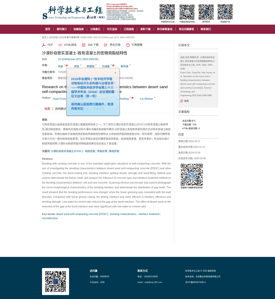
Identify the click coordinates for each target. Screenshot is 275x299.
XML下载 (93, 44)
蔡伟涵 (124, 66)
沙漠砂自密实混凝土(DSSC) (67, 151)
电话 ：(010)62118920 (148, 276)
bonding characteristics (122, 214)
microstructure (50, 218)
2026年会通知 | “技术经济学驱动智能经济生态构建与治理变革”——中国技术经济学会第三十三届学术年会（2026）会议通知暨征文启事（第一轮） (99, 93)
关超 (60, 66)
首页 (47, 29)
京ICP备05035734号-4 (195, 282)
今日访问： (97, 282)
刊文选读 (112, 29)
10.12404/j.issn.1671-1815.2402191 (78, 59)
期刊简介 (62, 29)
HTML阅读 (70, 44)
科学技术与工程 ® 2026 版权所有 (200, 271)
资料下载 (145, 29)
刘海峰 (106, 66)
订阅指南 (129, 29)
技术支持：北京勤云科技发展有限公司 (202, 276)
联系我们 (206, 29)
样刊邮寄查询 (164, 29)
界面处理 (102, 151)
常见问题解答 (186, 29)
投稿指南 (79, 29)
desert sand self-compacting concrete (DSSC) (82, 214)
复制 (186, 101)
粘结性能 (90, 151)
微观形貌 (114, 151)
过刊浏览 (53, 37)
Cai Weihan (146, 98)
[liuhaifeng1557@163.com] (113, 65)
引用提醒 (137, 44)
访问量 (93, 270)
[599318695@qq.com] (67, 65)
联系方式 (143, 270)
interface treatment (148, 214)
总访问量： (99, 276)
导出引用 (115, 44)
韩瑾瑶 (90, 66)
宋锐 (76, 66)
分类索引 (95, 29)
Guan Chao (59, 98)
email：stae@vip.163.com (150, 282)
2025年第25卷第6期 (69, 37)
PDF (50, 44)
